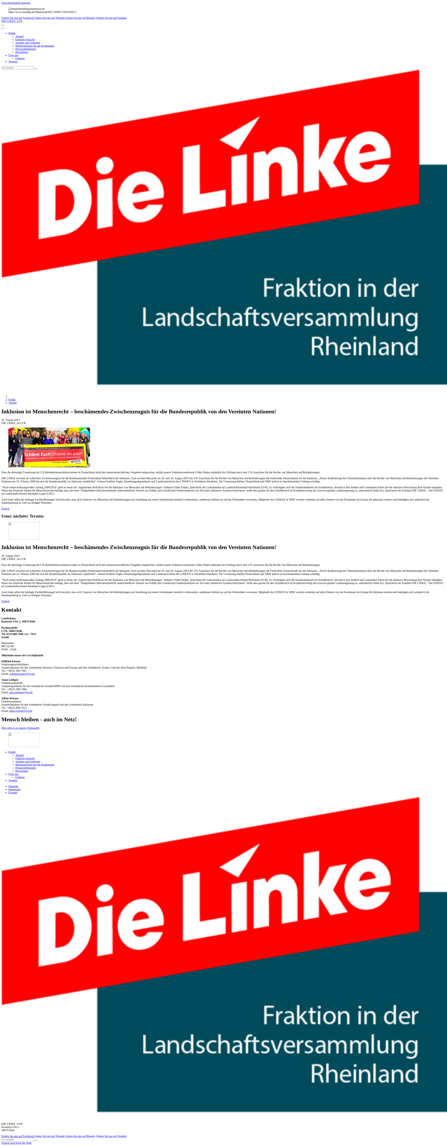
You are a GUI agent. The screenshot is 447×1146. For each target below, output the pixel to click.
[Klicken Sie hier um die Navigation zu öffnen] (2, 28)
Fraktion (20, 58)
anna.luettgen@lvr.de (21, 692)
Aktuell (19, 36)
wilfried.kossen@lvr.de (22, 673)
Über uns (13, 55)
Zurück (5, 508)
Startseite (13, 786)
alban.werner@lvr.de (20, 710)
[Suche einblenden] (2, 25)
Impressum (14, 789)
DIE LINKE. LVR (11, 21)
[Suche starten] (35, 68)
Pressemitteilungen (25, 49)
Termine (12, 61)
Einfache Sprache (25, 39)
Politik (12, 33)
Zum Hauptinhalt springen (15, 2)
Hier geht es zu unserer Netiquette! (20, 728)
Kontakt (12, 792)
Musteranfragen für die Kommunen (34, 45)
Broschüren (21, 52)
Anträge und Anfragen (27, 42)
